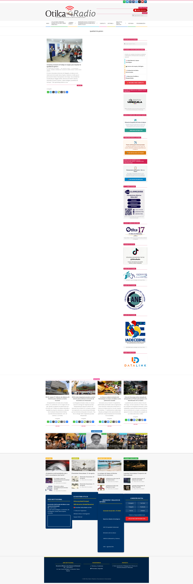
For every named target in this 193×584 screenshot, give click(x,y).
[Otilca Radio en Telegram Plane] (127, 1)
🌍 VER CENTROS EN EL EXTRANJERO (135, 152)
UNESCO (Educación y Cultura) (111, 538)
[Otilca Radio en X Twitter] (136, 1)
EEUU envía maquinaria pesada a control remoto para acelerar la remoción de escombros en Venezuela (83, 398)
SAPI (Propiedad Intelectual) (111, 527)
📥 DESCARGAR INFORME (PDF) (135, 179)
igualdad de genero (66, 69)
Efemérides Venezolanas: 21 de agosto (83, 473)
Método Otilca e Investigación (82, 513)
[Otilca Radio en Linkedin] (145, 1)
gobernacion (58, 69)
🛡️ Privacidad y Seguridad (96, 568)
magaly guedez (74, 69)
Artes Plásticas (83, 434)
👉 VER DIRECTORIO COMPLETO (135, 82)
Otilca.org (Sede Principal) (81, 501)
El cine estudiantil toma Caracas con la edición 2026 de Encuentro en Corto (117, 447)
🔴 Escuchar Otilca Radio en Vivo (83, 507)
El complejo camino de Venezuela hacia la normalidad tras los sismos (61, 480)
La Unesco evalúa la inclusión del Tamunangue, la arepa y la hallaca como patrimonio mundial (109, 398)
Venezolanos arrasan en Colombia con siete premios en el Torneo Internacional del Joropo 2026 (137, 447)
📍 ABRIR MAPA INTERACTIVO (135, 130)
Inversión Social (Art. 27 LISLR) (112, 511)
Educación (75, 68)
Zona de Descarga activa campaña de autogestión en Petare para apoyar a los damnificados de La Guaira (135, 398)
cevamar (53, 69)
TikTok (131, 510)
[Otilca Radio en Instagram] (130, 1)
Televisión (104, 434)
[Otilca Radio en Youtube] (142, 1)
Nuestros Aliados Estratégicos (111, 519)
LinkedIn (143, 510)
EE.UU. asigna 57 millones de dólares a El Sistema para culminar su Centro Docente (57, 398)
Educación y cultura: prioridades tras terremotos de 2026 (61, 488)
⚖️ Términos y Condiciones (96, 566)
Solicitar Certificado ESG (136, 518)
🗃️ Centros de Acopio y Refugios (134, 66)
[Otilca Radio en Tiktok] (139, 1)
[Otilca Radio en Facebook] (133, 1)
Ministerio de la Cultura (109, 533)
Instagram (131, 503)
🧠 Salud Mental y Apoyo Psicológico (132, 61)
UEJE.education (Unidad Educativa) (84, 504)
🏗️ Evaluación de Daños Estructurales (132, 71)
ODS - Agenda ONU (108, 546)
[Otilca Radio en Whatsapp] (124, 1)
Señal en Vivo (140, 10)
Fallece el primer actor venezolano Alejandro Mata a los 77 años (96, 447)
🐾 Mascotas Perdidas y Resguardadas (132, 77)
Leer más (80, 85)
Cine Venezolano (123, 434)
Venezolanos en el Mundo (141, 434)
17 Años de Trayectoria (80, 510)
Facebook (142, 507)
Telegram (131, 507)
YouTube (142, 503)
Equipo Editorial (78, 517)
